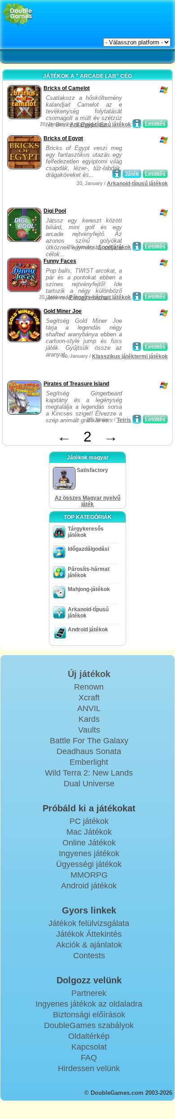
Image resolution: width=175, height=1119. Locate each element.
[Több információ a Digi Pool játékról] (136, 246)
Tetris (124, 420)
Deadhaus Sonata (89, 751)
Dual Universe (89, 783)
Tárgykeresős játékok (86, 532)
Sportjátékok (114, 247)
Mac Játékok (89, 831)
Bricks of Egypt (63, 138)
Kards (89, 719)
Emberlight (89, 762)
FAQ (89, 1057)
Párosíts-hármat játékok (100, 297)
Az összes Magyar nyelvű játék (87, 501)
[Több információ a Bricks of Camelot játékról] (136, 123)
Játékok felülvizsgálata (88, 923)
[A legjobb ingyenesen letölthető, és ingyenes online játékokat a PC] (17, 15)
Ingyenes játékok (89, 853)
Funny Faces (60, 261)
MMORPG (89, 874)
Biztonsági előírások (89, 1014)
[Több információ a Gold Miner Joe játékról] (136, 346)
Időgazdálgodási (88, 549)
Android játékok (88, 629)
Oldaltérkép (88, 1036)
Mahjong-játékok (89, 589)
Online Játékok (89, 842)
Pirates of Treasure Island (76, 384)
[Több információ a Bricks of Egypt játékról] (116, 173)
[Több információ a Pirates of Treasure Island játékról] (136, 419)
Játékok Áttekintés (89, 934)
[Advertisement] (77, 194)
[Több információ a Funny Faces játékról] (136, 296)
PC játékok (89, 821)
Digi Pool (55, 211)
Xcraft (89, 697)
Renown (89, 686)
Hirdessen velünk (89, 1068)
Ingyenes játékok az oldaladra (88, 1003)
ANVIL (89, 708)
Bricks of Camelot (67, 88)
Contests (89, 955)
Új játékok (89, 674)
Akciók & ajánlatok (89, 944)
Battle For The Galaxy (89, 740)
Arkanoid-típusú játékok (100, 124)
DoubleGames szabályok (89, 1025)
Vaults (89, 729)
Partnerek (88, 993)
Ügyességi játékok (89, 864)
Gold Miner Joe (63, 311)
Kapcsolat (89, 1046)
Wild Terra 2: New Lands (89, 772)
